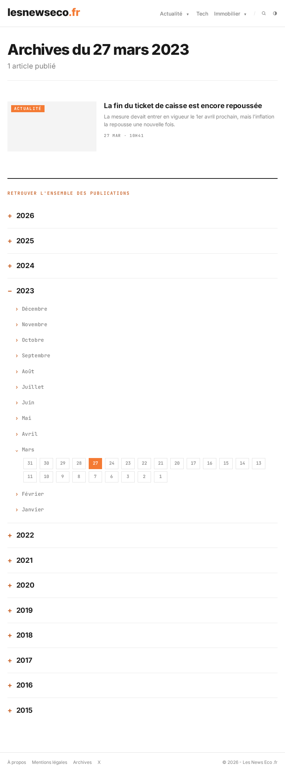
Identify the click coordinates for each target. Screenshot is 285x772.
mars (28, 449)
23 (128, 463)
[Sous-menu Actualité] (187, 14)
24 (111, 463)
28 (79, 463)
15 (226, 463)
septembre (36, 355)
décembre (34, 308)
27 (95, 463)
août (28, 371)
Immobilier (227, 13)
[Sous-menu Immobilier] (245, 14)
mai (27, 418)
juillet (33, 387)
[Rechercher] (263, 13)
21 (160, 463)
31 (30, 463)
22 (144, 463)
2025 (25, 241)
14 (242, 463)
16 (209, 463)
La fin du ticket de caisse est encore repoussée (183, 105)
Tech (202, 13)
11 (30, 476)
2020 (25, 585)
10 (46, 476)
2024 (25, 265)
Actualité (171, 13)
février (33, 494)
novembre (34, 324)
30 (46, 463)
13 (258, 463)
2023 (25, 291)
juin (28, 402)
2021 (24, 560)
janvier (33, 509)
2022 (25, 535)
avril (30, 434)
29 (62, 463)
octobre (33, 340)
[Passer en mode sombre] (275, 13)
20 (177, 463)
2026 (25, 215)
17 (193, 463)
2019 (24, 610)
